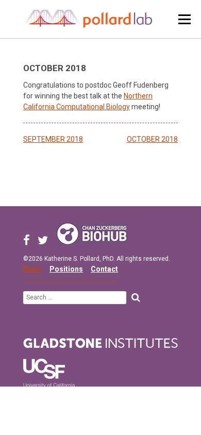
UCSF (49, 375)
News (32, 269)
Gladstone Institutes (100, 343)
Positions (66, 269)
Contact (104, 269)
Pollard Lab (87, 19)
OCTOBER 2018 (152, 139)
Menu (184, 19)
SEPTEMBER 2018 (53, 139)
